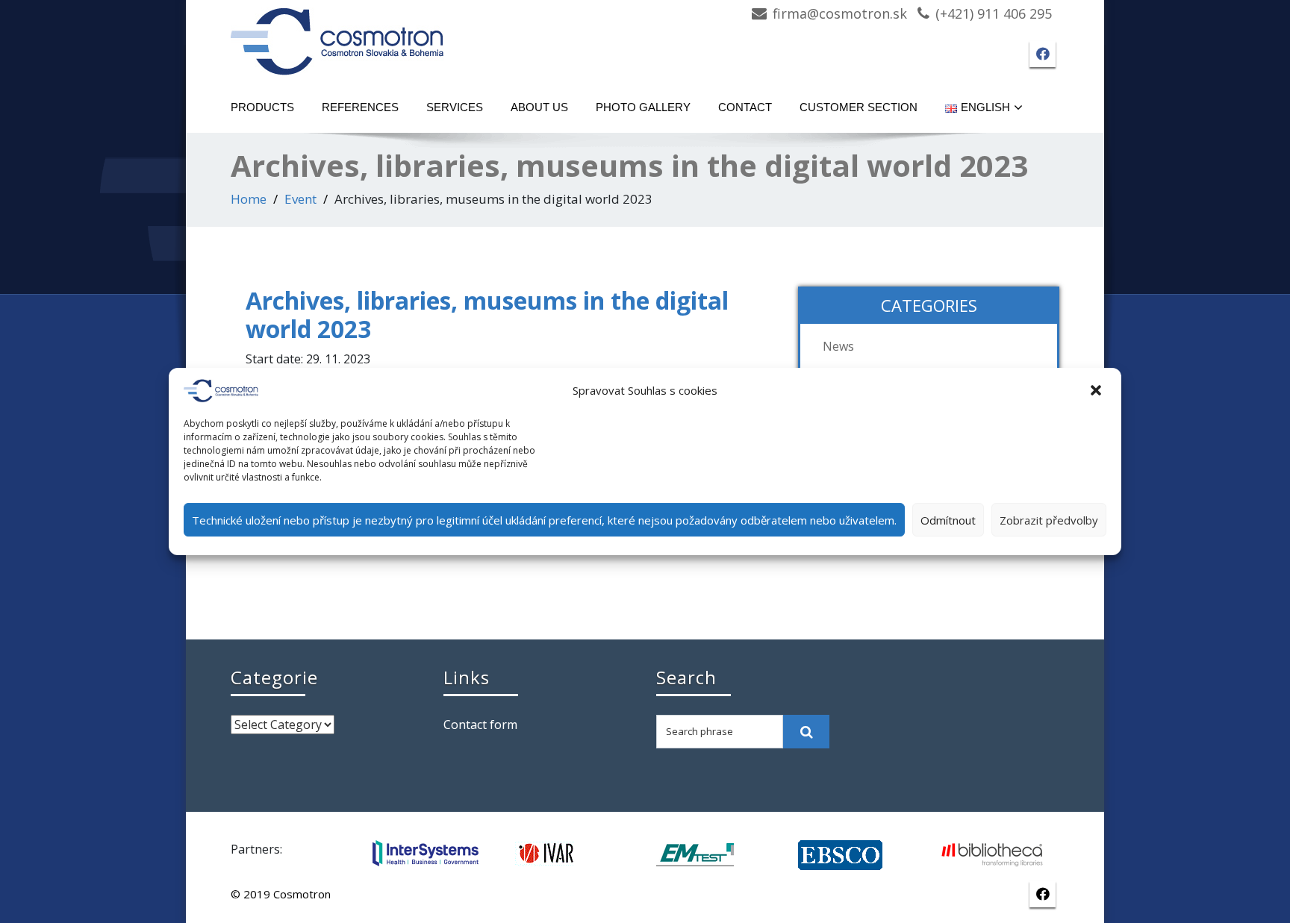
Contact (745, 107)
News (838, 346)
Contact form (480, 724)
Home (249, 198)
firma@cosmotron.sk (840, 13)
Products (262, 107)
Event (300, 198)
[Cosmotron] (337, 33)
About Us (539, 107)
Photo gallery (643, 107)
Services (454, 107)
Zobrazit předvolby (1049, 520)
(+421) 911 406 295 (993, 13)
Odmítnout (948, 520)
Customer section (858, 107)
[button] (1097, 391)
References (360, 107)
